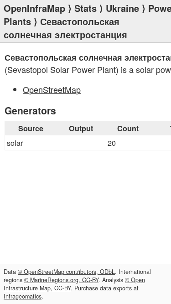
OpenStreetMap (52, 89)
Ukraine (122, 8)
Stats (85, 8)
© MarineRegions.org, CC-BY (61, 280)
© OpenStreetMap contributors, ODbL (66, 272)
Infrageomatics (22, 296)
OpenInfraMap (34, 8)
